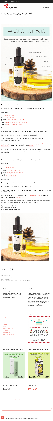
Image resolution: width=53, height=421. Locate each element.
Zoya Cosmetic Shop (34, 195)
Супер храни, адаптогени (8, 334)
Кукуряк (4, 17)
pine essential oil (11, 175)
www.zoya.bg (19, 197)
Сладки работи (6, 330)
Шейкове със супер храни (8, 337)
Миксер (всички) (6, 317)
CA (37, 418)
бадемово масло (9, 116)
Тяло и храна (5, 336)
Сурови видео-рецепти (8, 318)
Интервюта (5, 324)
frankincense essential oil (14, 172)
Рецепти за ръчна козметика (8, 11)
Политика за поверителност (9, 398)
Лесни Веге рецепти (7, 320)
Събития (4, 326)
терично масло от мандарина (17, 122)
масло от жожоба (9, 117)
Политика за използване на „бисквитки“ (11, 399)
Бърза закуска (6, 322)
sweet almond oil (9, 167)
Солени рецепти (6, 332)
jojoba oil (7, 169)
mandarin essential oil (12, 174)
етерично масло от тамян (15, 121)
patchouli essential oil (13, 170)
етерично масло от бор (14, 124)
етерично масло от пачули (15, 119)
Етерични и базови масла (8, 339)
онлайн (31, 145)
